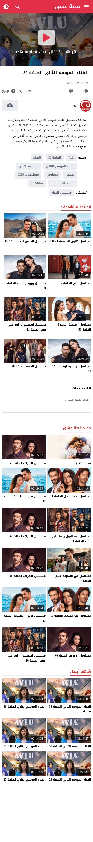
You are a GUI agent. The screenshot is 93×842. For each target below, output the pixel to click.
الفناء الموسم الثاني (60, 166)
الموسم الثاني (28, 166)
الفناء (37, 157)
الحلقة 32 (54, 157)
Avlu (71, 157)
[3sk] (85, 110)
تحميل (70, 174)
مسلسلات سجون (62, 183)
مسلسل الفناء (62, 192)
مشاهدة (37, 183)
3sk (75, 106)
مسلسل (52, 174)
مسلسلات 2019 (28, 174)
